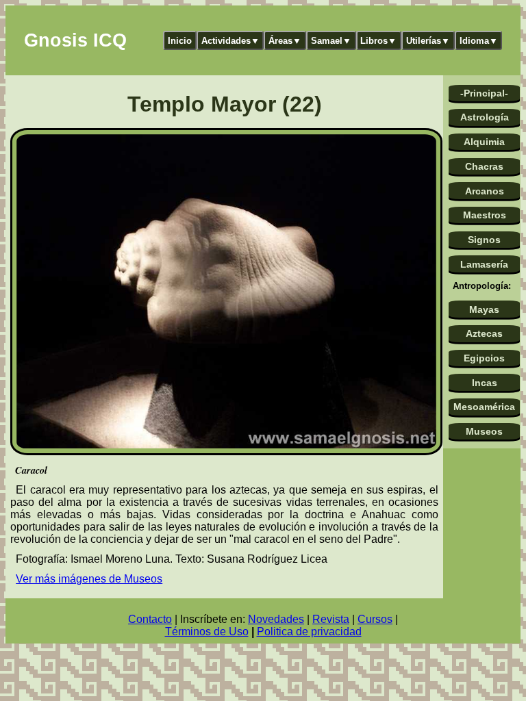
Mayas (484, 309)
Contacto (150, 619)
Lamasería (484, 264)
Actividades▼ (230, 41)
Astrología (484, 117)
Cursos (375, 619)
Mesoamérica (484, 406)
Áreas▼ (284, 41)
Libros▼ (378, 41)
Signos (484, 239)
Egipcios (484, 358)
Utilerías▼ (428, 41)
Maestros (484, 214)
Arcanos (484, 191)
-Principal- (484, 93)
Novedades (276, 619)
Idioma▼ (479, 41)
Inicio (180, 41)
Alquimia (484, 141)
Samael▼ (331, 41)
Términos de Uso (207, 631)
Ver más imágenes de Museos (89, 579)
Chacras (484, 166)
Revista (330, 619)
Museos (484, 431)
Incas (484, 382)
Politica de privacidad (309, 631)
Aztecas (484, 333)
